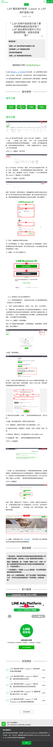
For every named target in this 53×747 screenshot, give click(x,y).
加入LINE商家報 (26, 647)
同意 (26, 743)
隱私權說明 (22, 738)
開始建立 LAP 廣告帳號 (18, 72)
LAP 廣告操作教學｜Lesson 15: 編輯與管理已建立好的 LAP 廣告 (27, 692)
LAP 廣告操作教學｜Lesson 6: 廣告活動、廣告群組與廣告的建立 (27, 677)
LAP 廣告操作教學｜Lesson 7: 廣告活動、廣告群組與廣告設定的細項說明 (27, 685)
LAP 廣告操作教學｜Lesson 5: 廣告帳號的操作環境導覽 (27, 670)
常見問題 (27, 539)
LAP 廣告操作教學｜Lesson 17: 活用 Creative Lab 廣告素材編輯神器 (27, 700)
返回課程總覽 (26, 712)
